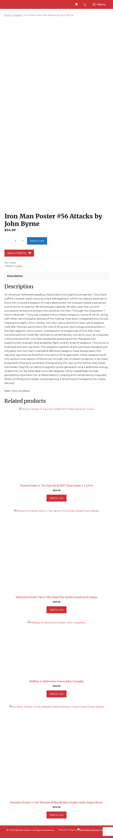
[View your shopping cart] (76, 4)
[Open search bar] (85, 4)
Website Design (66, 830)
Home (8, 15)
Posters (18, 15)
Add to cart (37, 240)
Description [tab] (15, 275)
